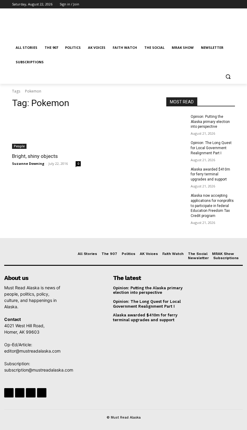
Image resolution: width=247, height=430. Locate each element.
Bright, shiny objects (35, 156)
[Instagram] (206, 4)
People (19, 146)
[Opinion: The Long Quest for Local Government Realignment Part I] (176, 147)
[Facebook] (198, 4)
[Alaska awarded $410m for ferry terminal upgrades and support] (176, 174)
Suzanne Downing (28, 163)
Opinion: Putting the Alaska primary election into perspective (210, 122)
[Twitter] (214, 4)
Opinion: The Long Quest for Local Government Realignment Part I (211, 148)
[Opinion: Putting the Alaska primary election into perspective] (176, 121)
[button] (228, 77)
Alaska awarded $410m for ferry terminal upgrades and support (210, 174)
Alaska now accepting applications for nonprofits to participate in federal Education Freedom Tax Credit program (212, 205)
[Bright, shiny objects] (46, 132)
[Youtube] (231, 4)
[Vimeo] (223, 4)
